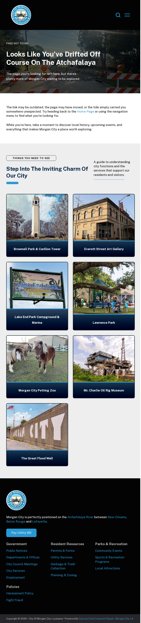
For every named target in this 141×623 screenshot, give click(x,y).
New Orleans (117, 517)
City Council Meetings (22, 564)
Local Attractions (107, 568)
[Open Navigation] (127, 15)
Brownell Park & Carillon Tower (37, 249)
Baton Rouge (15, 521)
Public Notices (16, 550)
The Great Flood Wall (37, 458)
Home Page (85, 111)
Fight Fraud (14, 600)
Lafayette (39, 521)
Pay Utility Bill (21, 532)
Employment (15, 577)
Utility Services (61, 557)
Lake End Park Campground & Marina (37, 319)
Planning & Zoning (64, 575)
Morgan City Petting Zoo (37, 390)
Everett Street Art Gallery (104, 249)
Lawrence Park (104, 322)
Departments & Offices (22, 557)
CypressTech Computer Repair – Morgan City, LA (106, 618)
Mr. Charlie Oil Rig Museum (104, 390)
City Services (15, 571)
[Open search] (118, 15)
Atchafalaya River (80, 517)
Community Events (108, 550)
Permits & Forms (63, 550)
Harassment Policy (19, 593)
